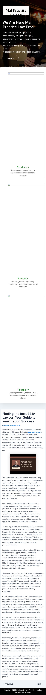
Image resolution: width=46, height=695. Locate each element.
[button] (23, 10)
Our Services (10, 58)
